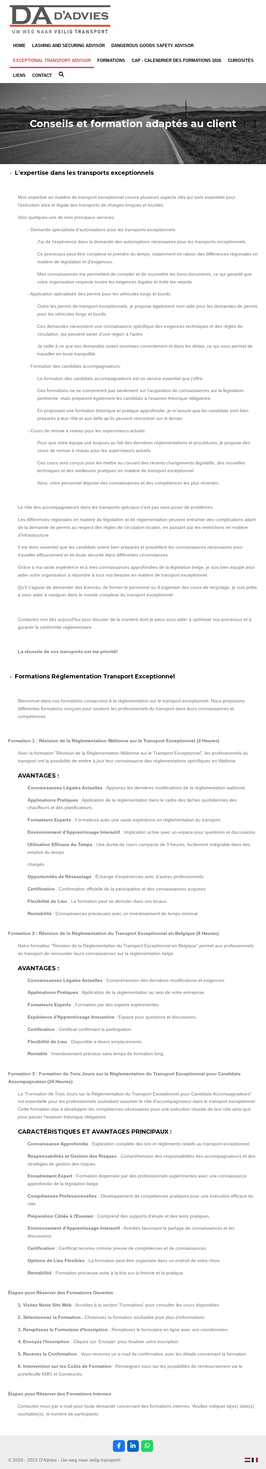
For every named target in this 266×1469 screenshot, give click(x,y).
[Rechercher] (61, 74)
